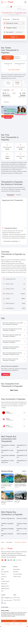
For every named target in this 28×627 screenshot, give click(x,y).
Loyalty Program (5, 581)
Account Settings (17, 574)
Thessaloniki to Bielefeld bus (8, 456)
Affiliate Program (5, 588)
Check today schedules (14, 69)
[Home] (7, 2)
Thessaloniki (10, 194)
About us (3, 574)
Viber (5, 603)
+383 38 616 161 (8, 600)
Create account (17, 576)
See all (24, 471)
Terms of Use (16, 597)
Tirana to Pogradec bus (7, 518)
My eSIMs (15, 571)
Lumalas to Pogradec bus (7, 534)
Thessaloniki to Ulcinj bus (7, 451)
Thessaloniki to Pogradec (7, 57)
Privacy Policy (16, 600)
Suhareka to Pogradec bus (7, 529)
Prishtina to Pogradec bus (7, 524)
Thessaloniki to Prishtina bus (8, 446)
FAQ (2, 591)
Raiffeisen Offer (5, 586)
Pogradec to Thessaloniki (17, 57)
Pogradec (18, 194)
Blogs (2, 579)
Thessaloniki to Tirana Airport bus (7, 461)
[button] (14, 323)
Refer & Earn (4, 583)
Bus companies (5, 571)
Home (2, 542)
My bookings (16, 569)
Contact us (5, 374)
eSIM (2, 569)
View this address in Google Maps (10, 241)
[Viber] (2, 603)
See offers (8, 117)
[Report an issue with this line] (22, 90)
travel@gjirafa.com (8, 597)
